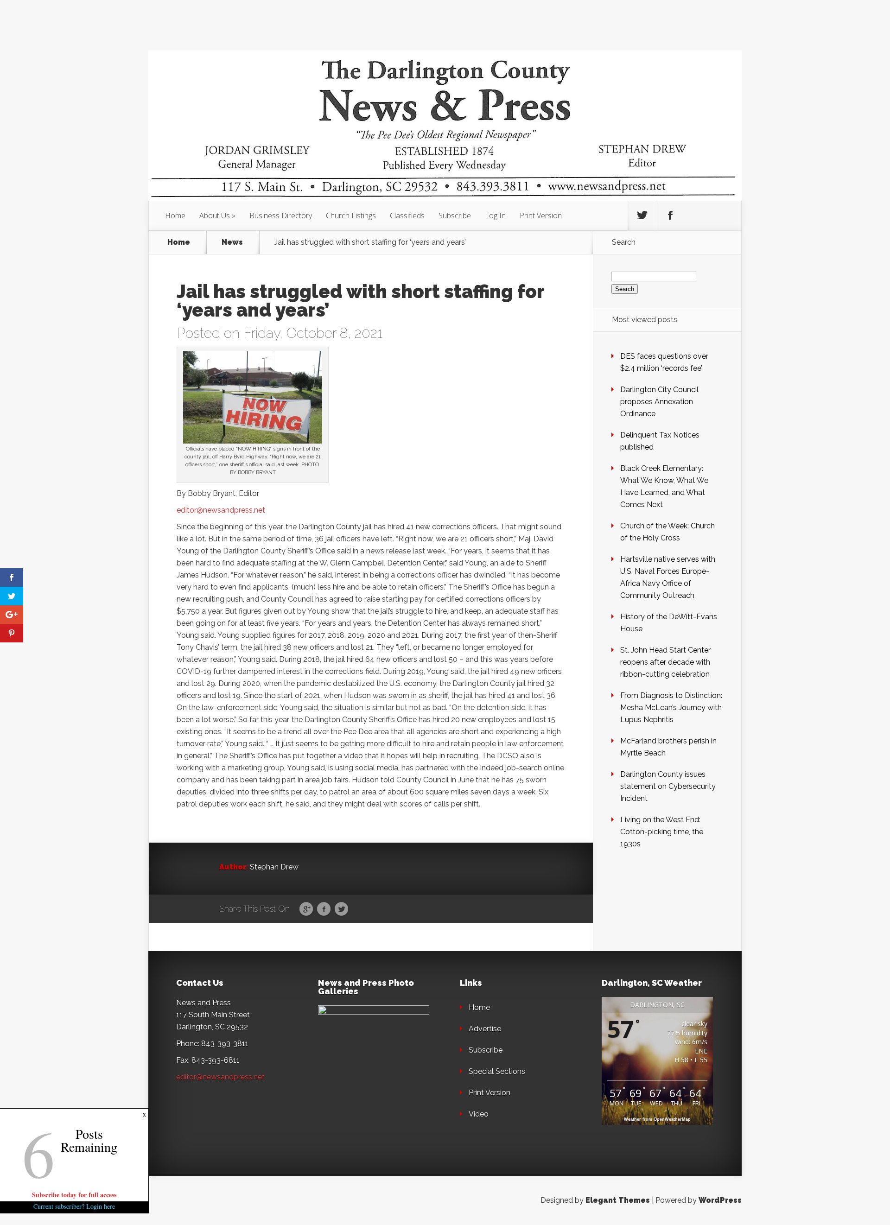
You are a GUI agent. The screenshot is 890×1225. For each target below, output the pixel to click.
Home (175, 215)
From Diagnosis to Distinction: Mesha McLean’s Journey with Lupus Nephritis (671, 707)
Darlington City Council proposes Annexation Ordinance (659, 401)
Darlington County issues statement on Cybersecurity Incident (668, 786)
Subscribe (455, 215)
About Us (214, 215)
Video (479, 1114)
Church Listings (351, 215)
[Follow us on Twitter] (642, 215)
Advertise (485, 1028)
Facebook (324, 909)
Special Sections (497, 1071)
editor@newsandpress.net (221, 510)
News (232, 242)
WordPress (720, 1200)
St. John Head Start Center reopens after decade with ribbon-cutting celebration (665, 662)
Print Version (541, 215)
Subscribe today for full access (74, 1195)
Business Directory (280, 215)
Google (306, 909)
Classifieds (407, 215)
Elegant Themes (617, 1200)
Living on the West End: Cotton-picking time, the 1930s (661, 831)
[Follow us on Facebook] (670, 215)
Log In (495, 215)
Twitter (341, 909)
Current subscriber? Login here (74, 1206)
